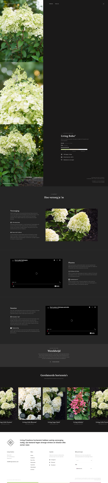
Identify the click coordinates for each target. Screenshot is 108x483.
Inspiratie (33, 464)
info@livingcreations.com (12, 461)
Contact (32, 469)
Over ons (57, 3)
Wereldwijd (33, 467)
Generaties (33, 462)
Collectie (51, 3)
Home (32, 455)
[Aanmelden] (91, 460)
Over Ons (33, 460)
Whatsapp (66, 145)
